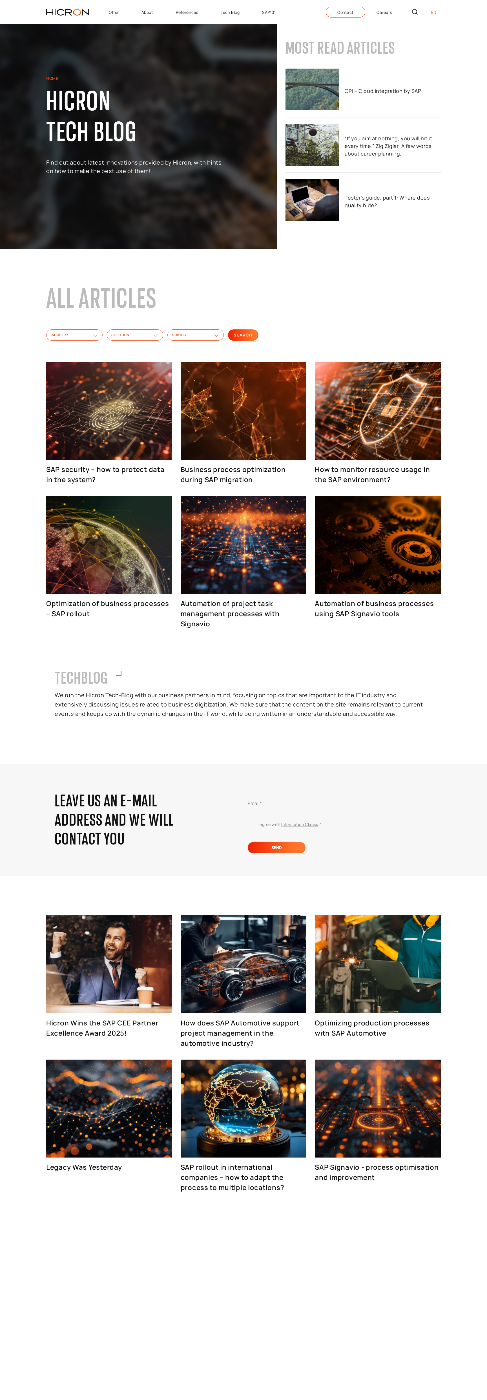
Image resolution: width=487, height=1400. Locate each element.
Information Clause (299, 824)
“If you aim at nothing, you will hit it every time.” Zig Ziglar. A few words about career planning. (388, 146)
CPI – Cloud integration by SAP (383, 91)
